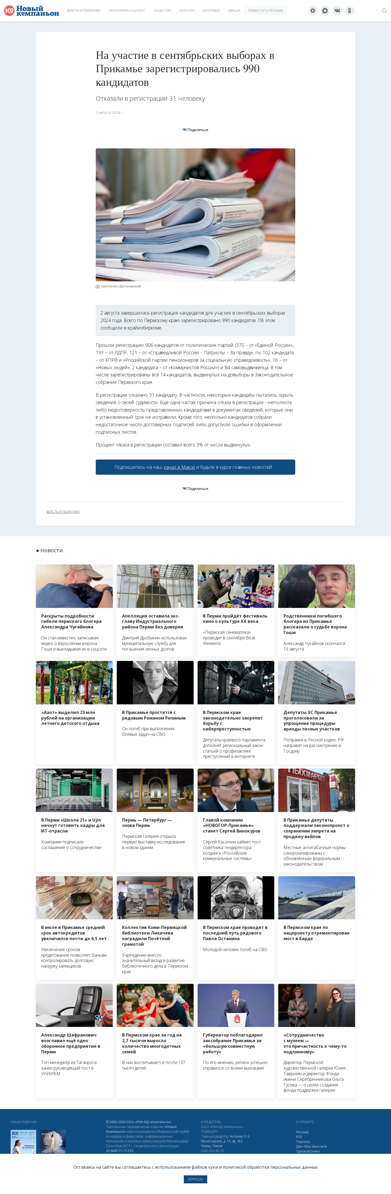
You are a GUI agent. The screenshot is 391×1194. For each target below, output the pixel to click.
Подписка (303, 1141)
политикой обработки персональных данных (270, 1167)
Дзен (299, 1146)
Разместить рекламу (265, 10)
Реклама (302, 1132)
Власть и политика (83, 10)
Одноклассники (308, 1151)
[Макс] (325, 10)
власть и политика (63, 512)
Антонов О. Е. (240, 1136)
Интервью (211, 10)
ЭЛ (119, 1150)
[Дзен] (313, 10)
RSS (299, 1137)
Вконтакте (319, 1146)
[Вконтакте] (337, 10)
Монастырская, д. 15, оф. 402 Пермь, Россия (222, 1143)
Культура (187, 10)
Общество (162, 10)
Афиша (234, 10)
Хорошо (195, 1179)
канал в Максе (179, 467)
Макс (307, 1146)
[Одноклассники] (349, 10)
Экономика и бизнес (126, 10)
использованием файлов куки (186, 1167)
